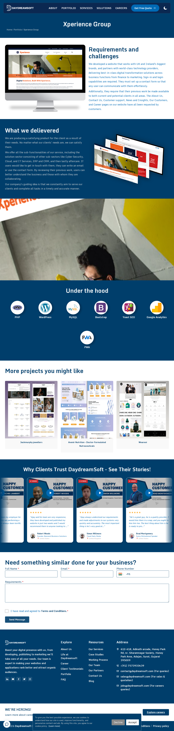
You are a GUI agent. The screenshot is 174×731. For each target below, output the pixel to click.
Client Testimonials (72, 669)
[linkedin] (7, 679)
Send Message (17, 619)
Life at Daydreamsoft (69, 656)
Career (65, 663)
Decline (118, 722)
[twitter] (24, 679)
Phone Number (125, 569)
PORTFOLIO (68, 8)
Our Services (96, 649)
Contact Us (95, 676)
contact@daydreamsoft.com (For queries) (145, 671)
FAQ (63, 679)
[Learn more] (54, 726)
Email (65, 569)
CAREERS (121, 8)
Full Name (12, 569)
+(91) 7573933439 (132, 666)
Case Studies (96, 654)
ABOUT (53, 8)
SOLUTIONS (104, 8)
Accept (132, 722)
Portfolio (66, 674)
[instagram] (30, 679)
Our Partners (96, 670)
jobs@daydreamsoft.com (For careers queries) (142, 687)
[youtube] (13, 679)
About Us (66, 649)
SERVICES (86, 8)
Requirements (14, 582)
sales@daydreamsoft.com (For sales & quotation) (143, 678)
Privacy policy (161, 726)
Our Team (94, 665)
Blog (91, 681)
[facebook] (18, 679)
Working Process (98, 660)
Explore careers (156, 712)
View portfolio (30, 385)
